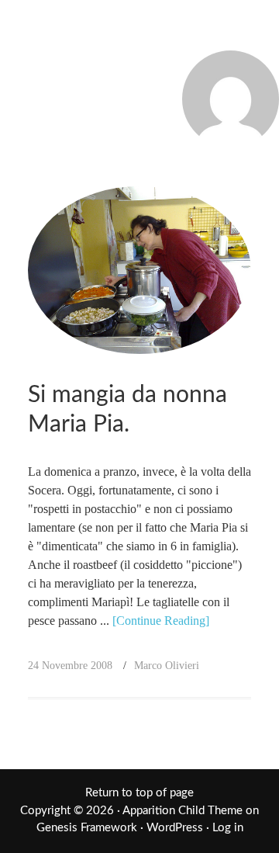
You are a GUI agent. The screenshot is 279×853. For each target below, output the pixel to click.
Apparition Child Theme (182, 811)
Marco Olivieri (166, 665)
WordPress (174, 828)
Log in (227, 828)
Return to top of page (139, 793)
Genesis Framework (86, 828)
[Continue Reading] (160, 620)
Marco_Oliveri (139, 33)
